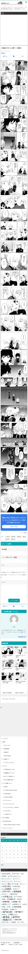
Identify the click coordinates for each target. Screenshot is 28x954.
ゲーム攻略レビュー (7, 783)
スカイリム (17, 878)
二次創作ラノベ (6, 759)
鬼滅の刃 (3, 53)
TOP (6, 942)
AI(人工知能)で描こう (9, 779)
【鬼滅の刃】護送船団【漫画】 (8, 692)
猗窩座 (25, 904)
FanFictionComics (7, 821)
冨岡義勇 (13, 536)
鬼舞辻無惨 (18, 919)
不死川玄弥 (17, 886)
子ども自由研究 (18, 896)
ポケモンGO (7, 810)
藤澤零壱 (7, 539)
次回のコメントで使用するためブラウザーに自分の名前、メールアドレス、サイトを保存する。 (14, 575)
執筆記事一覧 (22, 636)
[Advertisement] (14, 30)
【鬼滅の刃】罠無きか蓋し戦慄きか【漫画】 (21, 692)
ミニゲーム (5, 738)
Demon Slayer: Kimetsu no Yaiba (12, 824)
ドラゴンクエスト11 (9, 762)
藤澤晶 (24, 536)
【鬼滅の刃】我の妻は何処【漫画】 (7, 656)
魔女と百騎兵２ (6, 922)
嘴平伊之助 (14, 894)
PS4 (4, 876)
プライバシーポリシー (8, 828)
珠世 (9, 906)
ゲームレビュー (7, 878)
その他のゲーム (8, 814)
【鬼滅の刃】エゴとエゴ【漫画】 (20, 656)
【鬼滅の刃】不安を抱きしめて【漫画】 (20, 682)
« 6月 (2, 864)
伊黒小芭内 (6, 891)
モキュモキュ (7, 745)
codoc (25, 532)
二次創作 (7, 536)
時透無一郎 (17, 902)
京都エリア (16, 888)
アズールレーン (8, 800)
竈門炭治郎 (7, 912)
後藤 (4, 899)
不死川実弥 (7, 886)
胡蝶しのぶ (13, 914)
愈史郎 (20, 899)
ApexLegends (7, 755)
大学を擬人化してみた (9, 769)
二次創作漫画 (6, 748)
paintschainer (16, 873)
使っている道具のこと (9, 776)
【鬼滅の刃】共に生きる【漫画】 (20, 669)
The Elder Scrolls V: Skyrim (10, 790)
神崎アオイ (14, 909)
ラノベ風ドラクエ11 (10, 884)
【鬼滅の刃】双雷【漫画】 (7, 669)
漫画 (4, 741)
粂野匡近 (5, 914)
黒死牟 (14, 922)
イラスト (5, 766)
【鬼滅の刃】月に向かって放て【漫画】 (7, 682)
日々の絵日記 (6, 817)
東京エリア (6, 904)
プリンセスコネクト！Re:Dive (11, 807)
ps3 (23, 873)
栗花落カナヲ (17, 904)
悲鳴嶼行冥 (11, 899)
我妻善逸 (19, 536)
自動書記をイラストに (9, 773)
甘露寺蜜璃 (17, 907)
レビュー (23, 883)
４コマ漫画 (21, 922)
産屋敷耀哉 (5, 909)
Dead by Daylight (8, 797)
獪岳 (4, 907)
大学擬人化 (7, 897)
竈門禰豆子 (19, 912)
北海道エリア (5, 894)
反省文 (5, 786)
